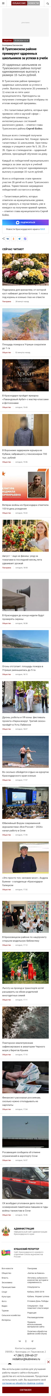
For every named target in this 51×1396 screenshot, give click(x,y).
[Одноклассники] (13, 239)
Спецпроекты (33, 1287)
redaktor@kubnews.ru (26, 1359)
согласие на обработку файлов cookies (22, 1383)
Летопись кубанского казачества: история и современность (37, 1280)
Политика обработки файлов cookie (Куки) (37, 1332)
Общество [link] (6, 352)
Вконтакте (20, 1341)
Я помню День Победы (37, 1301)
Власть (5, 1278)
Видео (4, 1306)
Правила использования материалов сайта (35, 1324)
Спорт (4, 1292)
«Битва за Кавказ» (36, 1273)
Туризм (5, 1310)
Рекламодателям (35, 1317)
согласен (25, 1390)
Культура (6, 1296)
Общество (8, 41)
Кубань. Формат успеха (38, 1296)
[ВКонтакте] (7, 239)
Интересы (6, 1320)
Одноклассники (26, 1341)
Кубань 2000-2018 (35, 1292)
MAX (42, 229)
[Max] (25, 239)
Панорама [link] (6, 301)
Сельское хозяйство (11, 1315)
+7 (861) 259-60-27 (25, 1355)
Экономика (7, 1282)
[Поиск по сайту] (47, 3)
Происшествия (8, 1287)
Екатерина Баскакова (12, 45)
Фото (4, 1301)
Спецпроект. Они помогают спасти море (38, 1307)
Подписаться (28, 222)
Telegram (32, 1341)
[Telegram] (19, 239)
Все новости (7, 1268)
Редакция (31, 1313)
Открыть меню (3, 3)
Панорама (32, 1268)
